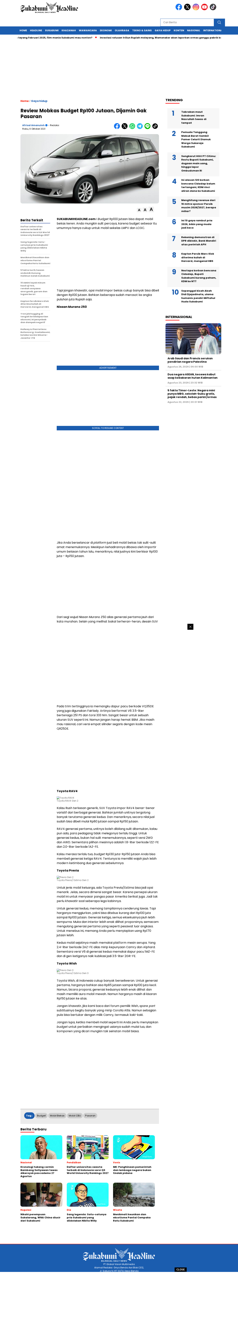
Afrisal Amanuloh (33, 125)
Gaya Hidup (163, 30)
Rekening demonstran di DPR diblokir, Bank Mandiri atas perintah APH (198, 240)
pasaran (90, 1115)
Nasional (193, 30)
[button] (139, 210)
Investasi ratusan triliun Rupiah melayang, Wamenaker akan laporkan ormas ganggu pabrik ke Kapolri (145, 37)
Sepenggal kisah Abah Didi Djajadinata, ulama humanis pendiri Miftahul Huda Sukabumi (198, 296)
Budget (41, 1115)
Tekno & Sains (142, 30)
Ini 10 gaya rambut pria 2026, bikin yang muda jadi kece (196, 224)
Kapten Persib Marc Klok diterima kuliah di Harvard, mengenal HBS (197, 257)
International (213, 30)
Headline (36, 30)
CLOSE (180, 1269)
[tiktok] (214, 9)
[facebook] (179, 9)
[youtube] (205, 9)
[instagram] (196, 9)
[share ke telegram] (140, 128)
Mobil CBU (75, 1115)
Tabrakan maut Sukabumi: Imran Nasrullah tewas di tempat (193, 117)
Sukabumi (52, 30)
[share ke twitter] (125, 128)
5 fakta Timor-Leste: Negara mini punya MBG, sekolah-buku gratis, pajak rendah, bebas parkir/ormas (192, 394)
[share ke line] (148, 128)
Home (23, 30)
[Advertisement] (119, 1298)
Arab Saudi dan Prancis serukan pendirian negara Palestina (190, 360)
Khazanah (69, 30)
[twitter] (188, 9)
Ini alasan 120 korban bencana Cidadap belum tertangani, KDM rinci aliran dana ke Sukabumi (198, 185)
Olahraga (122, 30)
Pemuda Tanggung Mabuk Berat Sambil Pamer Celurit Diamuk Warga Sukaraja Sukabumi (196, 139)
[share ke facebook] (118, 128)
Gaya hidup (39, 101)
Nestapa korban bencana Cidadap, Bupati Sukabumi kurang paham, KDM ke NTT (198, 276)
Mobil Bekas (57, 1115)
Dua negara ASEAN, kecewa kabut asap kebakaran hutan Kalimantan (193, 376)
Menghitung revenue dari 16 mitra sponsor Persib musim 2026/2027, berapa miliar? (198, 205)
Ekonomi (106, 30)
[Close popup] (190, 627)
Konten (179, 30)
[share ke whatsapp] (133, 128)
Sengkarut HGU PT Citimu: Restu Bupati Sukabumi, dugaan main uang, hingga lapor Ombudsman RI (198, 163)
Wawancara (88, 30)
